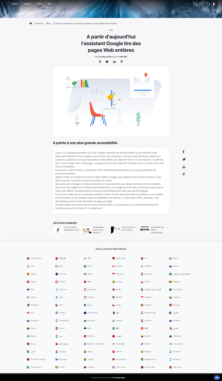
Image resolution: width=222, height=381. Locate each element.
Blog (50, 4)
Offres (39, 4)
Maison (15, 4)
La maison (38, 23)
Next (172, 102)
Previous (50, 102)
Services (27, 4)
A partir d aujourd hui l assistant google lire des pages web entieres (85, 23)
